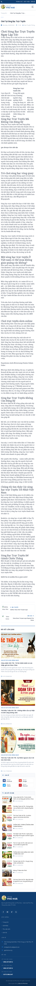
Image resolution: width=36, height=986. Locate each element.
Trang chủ (19, 1)
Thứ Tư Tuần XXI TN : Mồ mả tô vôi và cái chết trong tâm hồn (23, 844)
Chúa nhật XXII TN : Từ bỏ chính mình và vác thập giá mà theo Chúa (16, 664)
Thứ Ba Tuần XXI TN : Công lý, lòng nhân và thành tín (23, 862)
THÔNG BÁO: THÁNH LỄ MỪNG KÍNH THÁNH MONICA (23, 825)
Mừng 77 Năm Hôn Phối (20, 870)
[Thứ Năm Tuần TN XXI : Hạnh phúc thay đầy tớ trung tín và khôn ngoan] (7, 836)
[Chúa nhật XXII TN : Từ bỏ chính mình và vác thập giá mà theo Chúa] (18, 645)
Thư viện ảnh (6, 929)
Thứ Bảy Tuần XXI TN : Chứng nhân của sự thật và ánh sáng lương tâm (18, 711)
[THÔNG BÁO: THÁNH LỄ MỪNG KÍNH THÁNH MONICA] (7, 827)
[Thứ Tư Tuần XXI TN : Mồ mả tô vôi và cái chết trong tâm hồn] (7, 845)
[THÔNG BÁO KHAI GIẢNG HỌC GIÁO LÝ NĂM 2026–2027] (7, 854)
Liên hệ (33, 1)
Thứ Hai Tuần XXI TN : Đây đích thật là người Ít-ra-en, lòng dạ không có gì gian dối (23, 880)
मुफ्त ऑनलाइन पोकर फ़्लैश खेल (9, 147)
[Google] (16, 912)
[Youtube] (7, 912)
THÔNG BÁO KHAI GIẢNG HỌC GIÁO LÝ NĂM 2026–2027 (23, 853)
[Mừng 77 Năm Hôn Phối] (7, 873)
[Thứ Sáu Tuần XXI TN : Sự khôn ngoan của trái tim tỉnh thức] (18, 740)
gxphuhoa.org (8, 950)
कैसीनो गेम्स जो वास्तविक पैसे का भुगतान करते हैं (14, 577)
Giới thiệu (27, 1)
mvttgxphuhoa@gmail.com (11, 947)
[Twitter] (11, 912)
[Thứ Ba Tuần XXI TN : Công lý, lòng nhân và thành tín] (7, 864)
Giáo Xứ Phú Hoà (22, 983)
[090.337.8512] (1, 1)
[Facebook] (3, 912)
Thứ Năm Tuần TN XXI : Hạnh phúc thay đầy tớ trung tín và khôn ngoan (23, 834)
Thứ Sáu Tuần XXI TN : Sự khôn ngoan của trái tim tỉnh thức (17, 759)
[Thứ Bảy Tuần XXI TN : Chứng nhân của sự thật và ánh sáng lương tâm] (18, 693)
